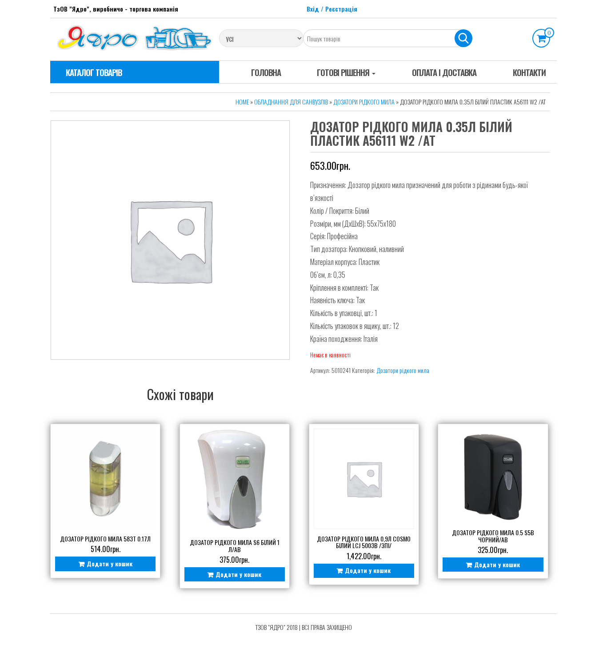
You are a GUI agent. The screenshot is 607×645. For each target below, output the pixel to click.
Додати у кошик (109, 563)
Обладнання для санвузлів (291, 101)
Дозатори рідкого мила (364, 101)
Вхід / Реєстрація (332, 8)
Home (242, 101)
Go (463, 38)
